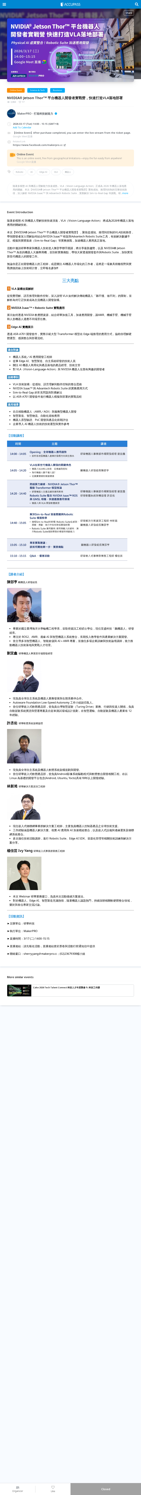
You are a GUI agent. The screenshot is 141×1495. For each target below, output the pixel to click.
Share (129, 12)
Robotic (19, 172)
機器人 (68, 172)
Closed (105, 1489)
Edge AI (43, 172)
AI (31, 172)
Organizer (17, 1491)
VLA (56, 172)
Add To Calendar (22, 127)
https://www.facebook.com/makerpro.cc (38, 145)
